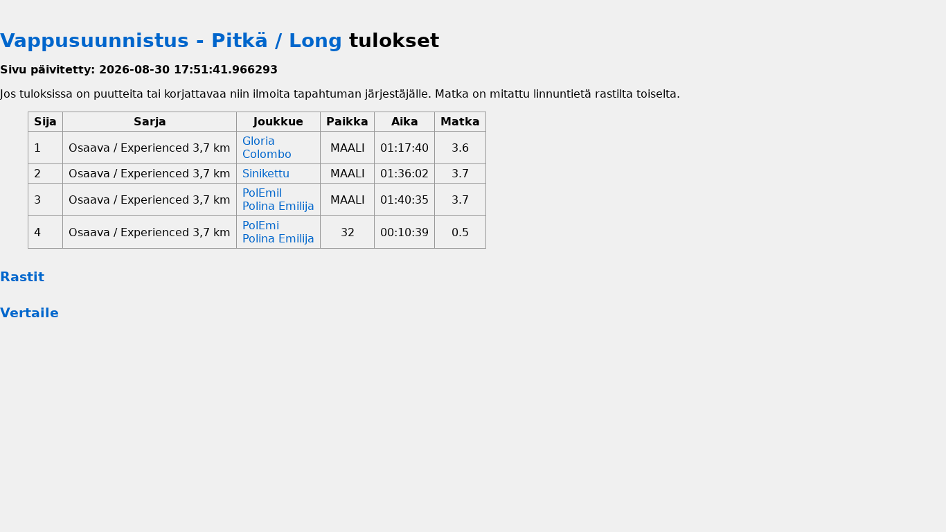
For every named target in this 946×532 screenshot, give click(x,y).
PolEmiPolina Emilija (278, 232)
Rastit (22, 277)
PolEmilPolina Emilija (278, 199)
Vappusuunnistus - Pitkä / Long (171, 40)
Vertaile (29, 313)
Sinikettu (265, 173)
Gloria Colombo (267, 147)
